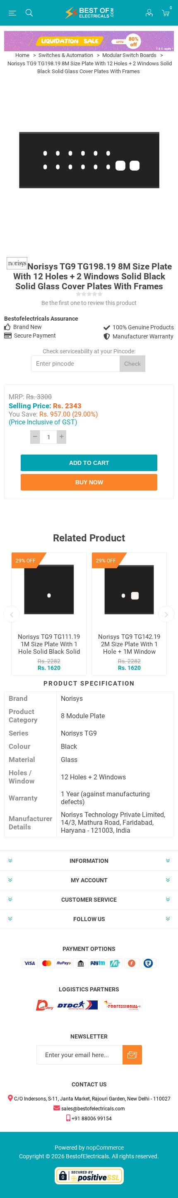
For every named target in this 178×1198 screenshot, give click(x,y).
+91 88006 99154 (91, 1119)
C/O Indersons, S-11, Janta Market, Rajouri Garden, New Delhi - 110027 (92, 1099)
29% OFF (26, 561)
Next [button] (166, 614)
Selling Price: (30, 405)
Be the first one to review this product (89, 303)
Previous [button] (11, 614)
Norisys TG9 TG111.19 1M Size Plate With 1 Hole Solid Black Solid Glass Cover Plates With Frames (49, 651)
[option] (49, 614)
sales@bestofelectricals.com (92, 1109)
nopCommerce (105, 1147)
